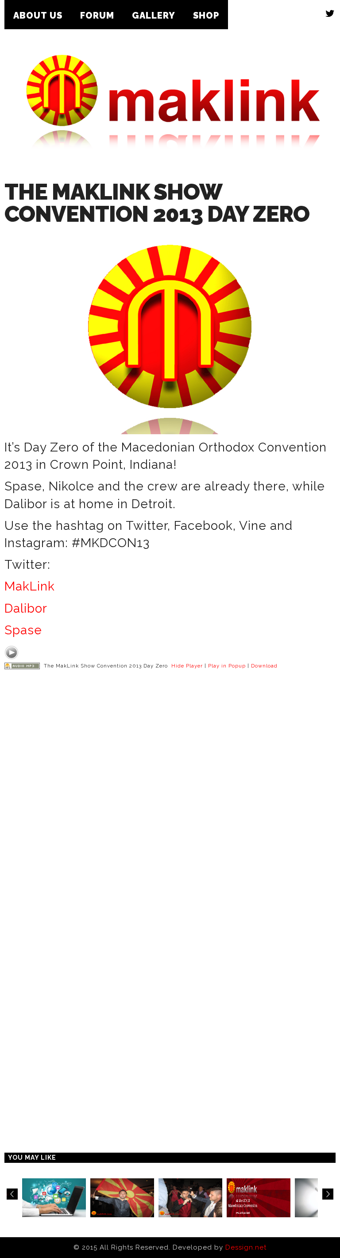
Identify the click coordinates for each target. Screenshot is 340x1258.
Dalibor (25, 608)
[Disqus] (170, 803)
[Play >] (11, 652)
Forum (97, 15)
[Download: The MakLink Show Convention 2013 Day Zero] (22, 666)
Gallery (153, 15)
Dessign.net (246, 1247)
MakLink (29, 586)
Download (264, 666)
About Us (37, 15)
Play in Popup (227, 666)
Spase (23, 630)
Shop (206, 15)
